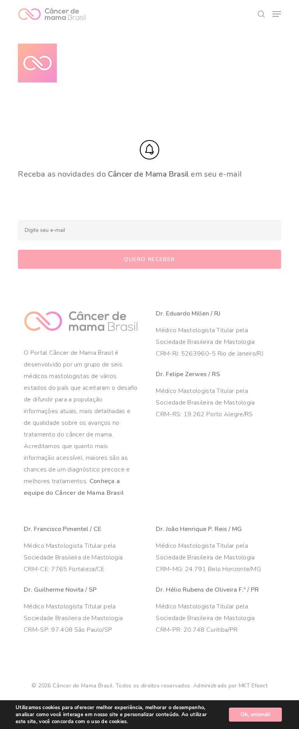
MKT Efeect (253, 685)
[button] (277, 14)
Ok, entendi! (255, 714)
